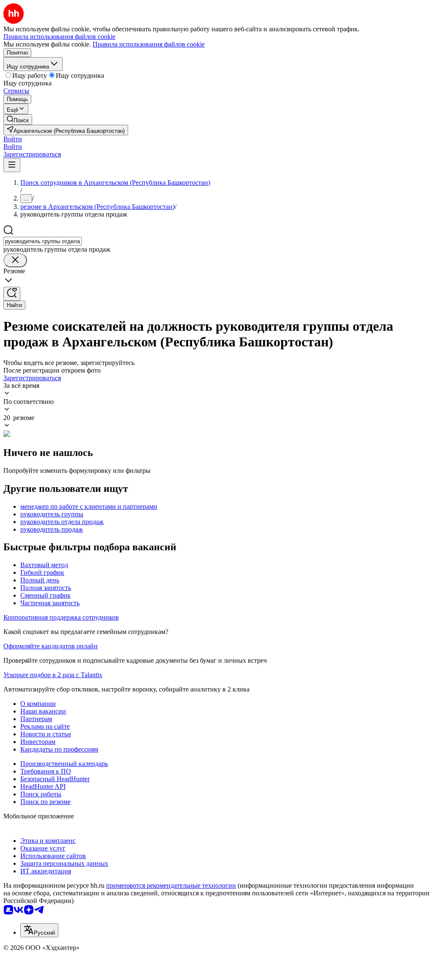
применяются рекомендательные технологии (171, 885)
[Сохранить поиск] (11, 294)
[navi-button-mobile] (11, 165)
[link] (17, 119)
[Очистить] (15, 260)
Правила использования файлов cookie (149, 44)
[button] (12, 139)
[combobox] (42, 241)
